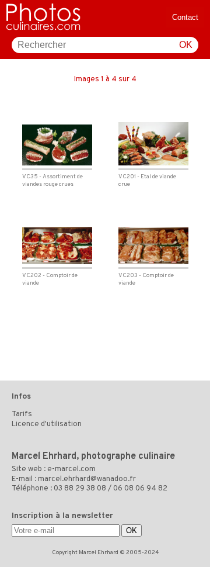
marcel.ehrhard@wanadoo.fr (87, 479)
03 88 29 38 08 (80, 488)
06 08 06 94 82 (140, 488)
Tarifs (22, 414)
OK (185, 45)
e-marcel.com (71, 469)
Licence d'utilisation (47, 424)
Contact (185, 17)
